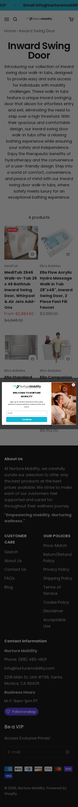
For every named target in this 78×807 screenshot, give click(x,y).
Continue (26, 419)
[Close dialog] (73, 384)
